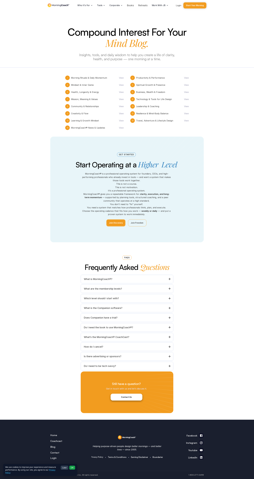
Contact (54, 452)
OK (72, 468)
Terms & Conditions (117, 457)
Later (64, 468)
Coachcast (56, 441)
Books (130, 5)
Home (53, 435)
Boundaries (158, 457)
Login (178, 5)
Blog (52, 446)
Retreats (143, 5)
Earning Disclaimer (139, 457)
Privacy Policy (97, 457)
